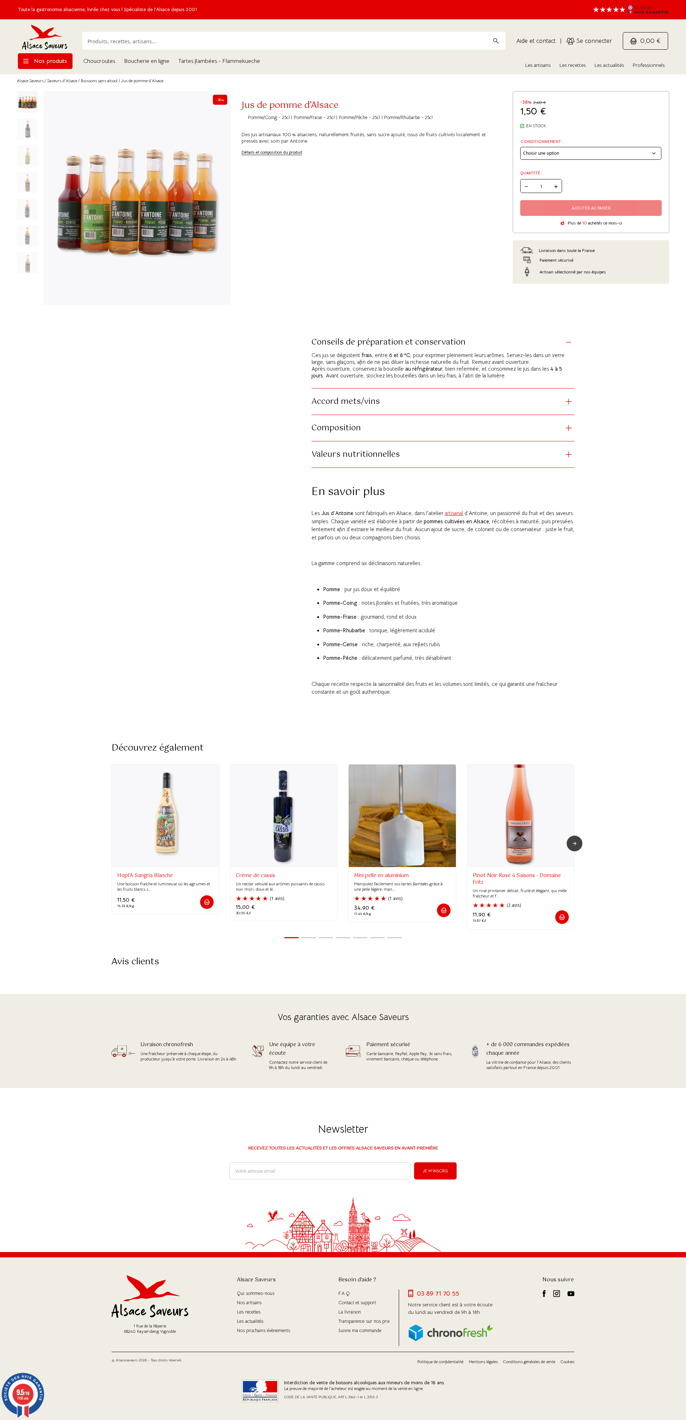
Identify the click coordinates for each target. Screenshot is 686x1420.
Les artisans (538, 65)
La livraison (349, 1312)
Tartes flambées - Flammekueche (219, 61)
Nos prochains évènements (263, 1330)
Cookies (568, 1361)
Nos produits (49, 61)
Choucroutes (99, 61)
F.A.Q (344, 1293)
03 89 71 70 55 (438, 1293)
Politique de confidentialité (440, 1361)
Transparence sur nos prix (364, 1321)
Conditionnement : (542, 141)
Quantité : (531, 172)
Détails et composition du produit (272, 152)
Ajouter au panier (591, 208)
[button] (207, 902)
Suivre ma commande (359, 1330)
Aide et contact (536, 41)
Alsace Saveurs (30, 80)
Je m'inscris (435, 1170)
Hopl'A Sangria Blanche (145, 875)
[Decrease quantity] (526, 186)
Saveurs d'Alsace (62, 80)
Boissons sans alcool (99, 80)
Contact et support (357, 1303)
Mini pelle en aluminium (381, 875)
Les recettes (573, 65)
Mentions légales (483, 1361)
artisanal (454, 513)
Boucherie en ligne (146, 61)
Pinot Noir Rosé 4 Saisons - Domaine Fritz (517, 879)
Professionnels (649, 65)
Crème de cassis (255, 875)
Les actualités (609, 65)
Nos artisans (249, 1303)
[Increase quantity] (556, 186)
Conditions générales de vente (529, 1361)
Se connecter (593, 41)
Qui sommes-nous (255, 1293)
